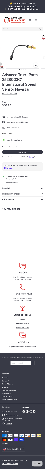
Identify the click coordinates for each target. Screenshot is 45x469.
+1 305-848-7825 (22, 293)
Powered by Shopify (10, 464)
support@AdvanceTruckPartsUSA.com (22, 346)
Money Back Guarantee (9, 399)
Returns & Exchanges (9, 390)
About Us (5, 378)
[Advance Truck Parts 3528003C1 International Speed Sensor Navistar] (15, 234)
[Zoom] (35, 65)
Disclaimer (5, 387)
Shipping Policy (7, 396)
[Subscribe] (32, 363)
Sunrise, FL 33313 (22, 328)
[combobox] (22, 29)
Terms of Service (7, 384)
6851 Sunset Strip (22, 323)
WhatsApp (35, 9)
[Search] (40, 29)
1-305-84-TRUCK (16, 9)
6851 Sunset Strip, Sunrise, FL (22, 6)
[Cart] (36, 20)
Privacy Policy (7, 393)
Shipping (5, 147)
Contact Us (5, 381)
